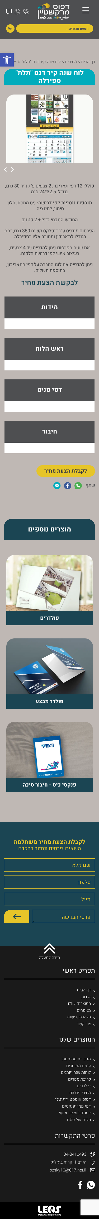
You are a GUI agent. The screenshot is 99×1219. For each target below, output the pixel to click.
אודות (86, 997)
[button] (7, 60)
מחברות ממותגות (76, 1059)
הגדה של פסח (79, 1120)
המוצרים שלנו (79, 1003)
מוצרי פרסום (80, 1093)
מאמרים (84, 1010)
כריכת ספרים (79, 1079)
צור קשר (84, 1024)
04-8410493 (75, 1154)
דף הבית (88, 62)
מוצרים (71, 62)
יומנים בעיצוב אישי (75, 1113)
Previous (12, 169)
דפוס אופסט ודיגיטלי (73, 1099)
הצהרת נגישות (79, 1017)
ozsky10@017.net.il (68, 1170)
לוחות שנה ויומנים (76, 1072)
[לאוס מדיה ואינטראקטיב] (49, 1210)
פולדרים (84, 1086)
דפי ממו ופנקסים (76, 1106)
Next (5, 169)
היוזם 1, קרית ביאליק (68, 1162)
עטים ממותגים (78, 1066)
